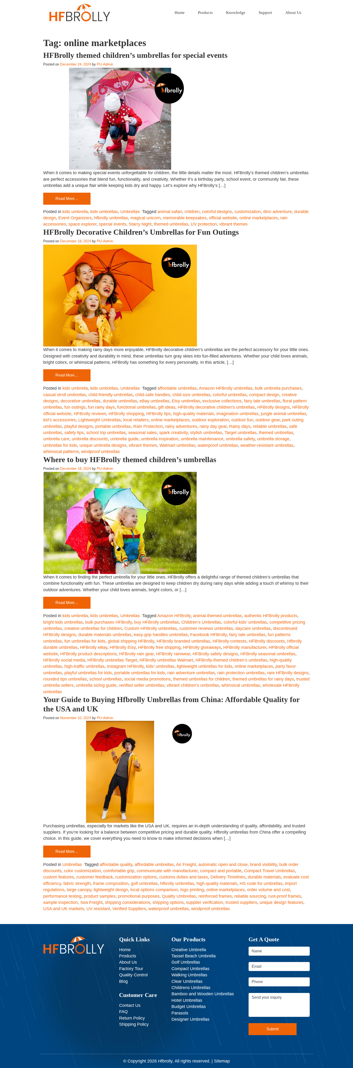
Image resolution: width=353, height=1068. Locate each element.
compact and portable (221, 870)
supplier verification (204, 902)
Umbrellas (130, 211)
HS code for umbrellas (261, 883)
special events (112, 224)
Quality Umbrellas (179, 896)
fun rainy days (101, 407)
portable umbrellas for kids (139, 672)
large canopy (79, 889)
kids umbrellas (104, 211)
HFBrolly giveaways (202, 647)
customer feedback (94, 877)
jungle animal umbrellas (283, 413)
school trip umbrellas (106, 432)
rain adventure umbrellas (191, 672)
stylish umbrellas (206, 432)
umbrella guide (124, 438)
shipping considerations (127, 902)
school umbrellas (105, 679)
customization (247, 211)
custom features (58, 877)
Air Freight (186, 864)
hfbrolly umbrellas (111, 217)
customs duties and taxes (183, 877)
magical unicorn (145, 217)
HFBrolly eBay (93, 647)
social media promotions (147, 679)
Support (265, 12)
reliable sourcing (250, 896)
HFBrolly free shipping (159, 647)
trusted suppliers (241, 902)
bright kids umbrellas (63, 622)
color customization (82, 870)
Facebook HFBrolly (208, 634)
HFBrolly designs (273, 407)
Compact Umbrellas (190, 968)
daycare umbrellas (253, 628)
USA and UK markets (63, 908)
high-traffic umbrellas (84, 666)
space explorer (82, 224)
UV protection (204, 224)
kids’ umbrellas (160, 666)
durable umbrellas (120, 401)
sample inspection (60, 902)
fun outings (74, 407)
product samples (100, 896)
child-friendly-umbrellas (110, 394)
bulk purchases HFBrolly (108, 622)
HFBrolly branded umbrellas (183, 641)
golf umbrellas (144, 883)
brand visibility (263, 864)
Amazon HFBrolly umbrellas (225, 388)
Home (180, 12)
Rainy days (239, 426)
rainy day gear (213, 426)
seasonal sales (142, 432)
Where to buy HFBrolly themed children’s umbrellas (129, 459)
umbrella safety (240, 438)
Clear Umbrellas (186, 981)
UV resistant (98, 908)
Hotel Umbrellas (186, 1000)
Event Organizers (75, 217)
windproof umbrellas (100, 451)
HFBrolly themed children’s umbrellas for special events (135, 55)
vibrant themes (233, 224)
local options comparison (154, 889)
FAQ (123, 1011)
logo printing (192, 889)
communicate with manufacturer (167, 870)
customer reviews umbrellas (206, 628)
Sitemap (222, 1061)
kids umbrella (75, 211)
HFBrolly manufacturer (244, 647)
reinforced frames (215, 896)
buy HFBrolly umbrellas (156, 622)
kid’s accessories (59, 420)
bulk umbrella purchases (278, 388)
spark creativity (173, 432)
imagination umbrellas (237, 413)
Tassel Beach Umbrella (193, 956)
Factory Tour (131, 968)
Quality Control (133, 975)
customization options (136, 877)
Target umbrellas (240, 432)
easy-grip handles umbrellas (161, 634)
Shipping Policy (134, 1024)
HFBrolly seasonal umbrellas (267, 653)
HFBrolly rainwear (173, 653)
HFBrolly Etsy (123, 647)
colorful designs (217, 211)
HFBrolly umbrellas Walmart (166, 660)
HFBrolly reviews (90, 413)
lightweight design (111, 889)
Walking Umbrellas (189, 975)
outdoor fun (242, 420)
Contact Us (129, 1005)
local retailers (136, 420)
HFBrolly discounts (267, 641)
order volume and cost (268, 889)
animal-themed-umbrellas (217, 615)
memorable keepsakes (185, 217)
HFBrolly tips (158, 413)
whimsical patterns (61, 451)
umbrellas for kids (60, 445)
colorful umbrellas (230, 394)
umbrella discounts (90, 438)
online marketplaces (258, 217)
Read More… (66, 199)
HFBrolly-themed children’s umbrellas (231, 660)
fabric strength (77, 883)
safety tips (74, 432)
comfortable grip (118, 870)
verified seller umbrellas (141, 685)
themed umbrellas (171, 224)
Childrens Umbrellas (190, 987)
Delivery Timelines (227, 877)
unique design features (281, 902)
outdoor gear (268, 420)
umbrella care (56, 438)
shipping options (168, 902)
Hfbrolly (165, 1061)
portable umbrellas (113, 426)
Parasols (179, 1013)
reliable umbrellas (270, 426)
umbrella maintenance (202, 438)
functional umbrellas (136, 407)
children (192, 211)
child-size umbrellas (191, 394)
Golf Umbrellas (185, 962)
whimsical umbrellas (240, 685)
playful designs (78, 426)
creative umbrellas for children (93, 628)
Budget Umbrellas (188, 1006)
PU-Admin (105, 64)
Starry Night (140, 224)
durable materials (264, 877)
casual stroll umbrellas (64, 394)
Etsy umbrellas (186, 401)
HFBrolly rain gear (136, 653)
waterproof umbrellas (218, 445)
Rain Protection (148, 426)
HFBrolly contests (229, 641)
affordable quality (116, 864)
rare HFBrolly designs (288, 672)
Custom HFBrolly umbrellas (150, 628)
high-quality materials (193, 413)
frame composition (110, 883)
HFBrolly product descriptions (88, 653)
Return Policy (132, 1018)
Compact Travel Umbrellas (269, 870)
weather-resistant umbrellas (266, 445)
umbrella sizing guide (96, 685)
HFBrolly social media (64, 660)
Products (205, 12)
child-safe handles (152, 394)
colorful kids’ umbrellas (245, 622)
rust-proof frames (284, 896)
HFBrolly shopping (126, 413)
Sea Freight (91, 902)
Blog (123, 981)
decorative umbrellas (80, 401)
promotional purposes (138, 896)
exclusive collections (222, 401)
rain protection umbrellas (241, 672)
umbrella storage (273, 438)
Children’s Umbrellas (201, 622)
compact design (264, 394)
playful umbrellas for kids (88, 672)
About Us (293, 12)
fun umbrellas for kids (84, 641)
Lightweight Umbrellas (99, 420)
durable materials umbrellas (104, 634)
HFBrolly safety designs (215, 653)
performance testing (62, 896)
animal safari (170, 211)
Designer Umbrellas (190, 1019)
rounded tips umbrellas (65, 679)
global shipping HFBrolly (131, 641)
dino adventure (277, 211)
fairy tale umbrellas (262, 401)
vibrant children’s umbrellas (193, 685)
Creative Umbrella (188, 949)
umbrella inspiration (159, 438)
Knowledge (235, 12)
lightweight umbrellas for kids (204, 666)
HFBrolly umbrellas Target (112, 660)
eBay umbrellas (154, 401)
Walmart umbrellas (177, 445)
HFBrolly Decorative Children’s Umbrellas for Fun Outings (141, 232)
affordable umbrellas (177, 388)
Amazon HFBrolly (174, 615)
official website (223, 217)
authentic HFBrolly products (270, 615)
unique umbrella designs (102, 445)
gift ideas (166, 407)
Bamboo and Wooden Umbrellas (202, 993)
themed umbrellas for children (201, 679)
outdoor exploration (210, 420)
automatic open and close (223, 864)
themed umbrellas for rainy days (263, 679)
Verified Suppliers (129, 908)
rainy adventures (181, 426)
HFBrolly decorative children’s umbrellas (216, 407)
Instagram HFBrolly (125, 666)
